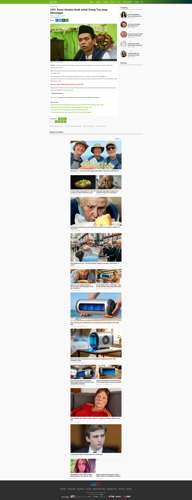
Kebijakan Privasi (112, 489)
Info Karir (129, 489)
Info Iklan (89, 489)
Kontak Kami (81, 489)
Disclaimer (122, 489)
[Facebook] (92, 485)
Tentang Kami (72, 489)
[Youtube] (100, 485)
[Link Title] (53, 2)
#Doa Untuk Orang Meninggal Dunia (73, 126)
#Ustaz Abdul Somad (101, 126)
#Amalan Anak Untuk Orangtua (56, 126)
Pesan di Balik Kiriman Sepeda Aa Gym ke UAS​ (70, 84)
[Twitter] (94, 485)
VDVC (101, 494)
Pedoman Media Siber (99, 489)
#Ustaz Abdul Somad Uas (88, 126)
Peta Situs (63, 489)
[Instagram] (97, 485)
